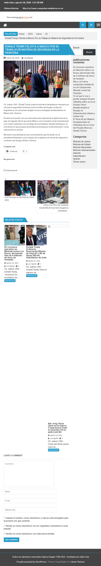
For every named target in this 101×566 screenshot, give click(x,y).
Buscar (76, 47)
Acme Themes (78, 562)
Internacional (11, 170)
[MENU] (98, 25)
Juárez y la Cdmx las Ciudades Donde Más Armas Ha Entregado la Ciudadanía (53, 208)
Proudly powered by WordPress (31, 562)
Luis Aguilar (28, 58)
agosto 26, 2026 (12, 263)
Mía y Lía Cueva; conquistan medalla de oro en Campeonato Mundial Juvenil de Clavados (43, 9)
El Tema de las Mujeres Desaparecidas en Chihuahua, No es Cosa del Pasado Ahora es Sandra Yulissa (84, 125)
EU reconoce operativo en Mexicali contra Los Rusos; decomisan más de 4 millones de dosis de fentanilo (84, 73)
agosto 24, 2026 (56, 435)
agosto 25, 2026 (34, 261)
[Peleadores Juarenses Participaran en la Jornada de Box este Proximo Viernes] (91, 25)
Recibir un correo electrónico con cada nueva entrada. (30, 534)
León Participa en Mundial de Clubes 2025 (19, 198)
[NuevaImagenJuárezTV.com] (5, 25)
